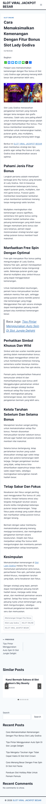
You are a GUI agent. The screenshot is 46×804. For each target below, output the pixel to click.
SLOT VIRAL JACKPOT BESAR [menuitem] (28, 144)
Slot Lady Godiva (12, 623)
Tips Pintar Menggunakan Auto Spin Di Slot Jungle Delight (22, 326)
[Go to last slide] (6, 686)
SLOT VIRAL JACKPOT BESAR (17, 628)
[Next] (39, 686)
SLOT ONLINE (9, 18)
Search (6, 712)
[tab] (18, 699)
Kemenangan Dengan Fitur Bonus (18, 618)
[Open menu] (41, 5)
